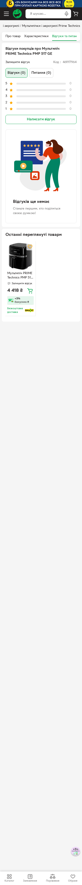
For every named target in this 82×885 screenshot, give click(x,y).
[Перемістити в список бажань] (30, 246)
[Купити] (30, 290)
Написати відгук (41, 119)
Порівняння (52, 881)
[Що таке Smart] (29, 310)
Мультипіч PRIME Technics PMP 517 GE (19, 276)
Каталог (9, 881)
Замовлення (30, 881)
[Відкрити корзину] (75, 13)
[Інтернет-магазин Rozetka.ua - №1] (17, 13)
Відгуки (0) (17, 72)
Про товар (12, 36)
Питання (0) (41, 72)
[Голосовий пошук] (66, 13)
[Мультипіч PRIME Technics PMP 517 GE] (20, 256)
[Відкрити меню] (6, 13)
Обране (72, 881)
